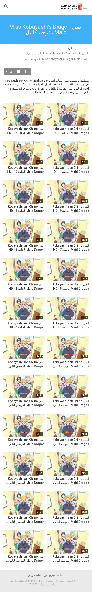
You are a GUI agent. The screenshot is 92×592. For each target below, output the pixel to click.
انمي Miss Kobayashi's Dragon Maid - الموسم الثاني (55, 59)
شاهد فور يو (34, 575)
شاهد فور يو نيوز (53, 575)
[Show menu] (85, 8)
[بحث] (6, 6)
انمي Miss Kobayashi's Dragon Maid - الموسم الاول (57, 53)
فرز (10, 71)
